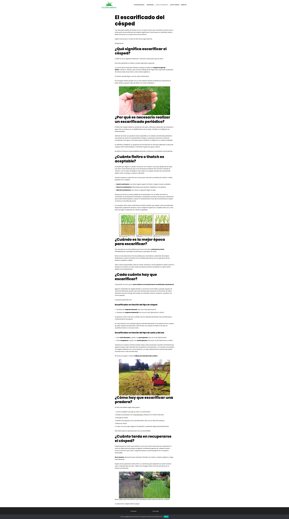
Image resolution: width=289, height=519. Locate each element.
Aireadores (150, 5)
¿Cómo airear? (175, 5)
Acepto (166, 516)
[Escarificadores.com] (109, 4)
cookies (127, 516)
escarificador (138, 415)
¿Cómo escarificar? (161, 5)
